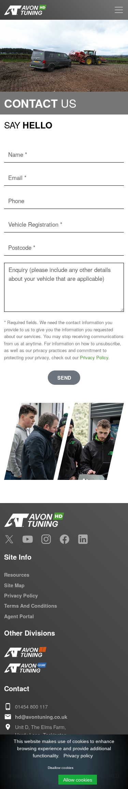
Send (64, 377)
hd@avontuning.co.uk (41, 716)
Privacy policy (78, 755)
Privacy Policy (94, 357)
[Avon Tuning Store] (25, 668)
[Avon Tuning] (25, 652)
